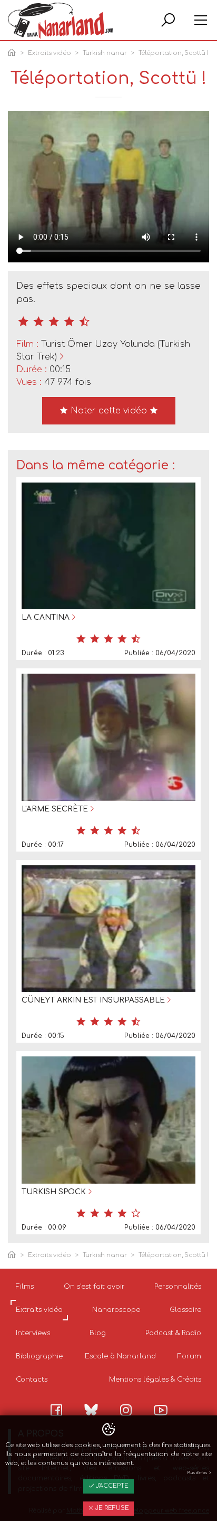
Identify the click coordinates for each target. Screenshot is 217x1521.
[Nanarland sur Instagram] (126, 1410)
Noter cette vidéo (109, 410)
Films (25, 1286)
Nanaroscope (116, 1310)
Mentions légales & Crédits (155, 1379)
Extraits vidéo (49, 53)
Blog (98, 1333)
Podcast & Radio (173, 1333)
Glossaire (185, 1310)
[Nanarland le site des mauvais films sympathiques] (60, 21)
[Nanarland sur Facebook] (56, 1410)
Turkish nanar (105, 53)
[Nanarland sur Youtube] (161, 1410)
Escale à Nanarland (120, 1356)
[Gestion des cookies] (108, 1430)
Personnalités (177, 1286)
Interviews (33, 1333)
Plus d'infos (198, 1473)
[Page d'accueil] (14, 53)
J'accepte (111, 1485)
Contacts (31, 1379)
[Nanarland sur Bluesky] (91, 1410)
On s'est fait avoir (94, 1286)
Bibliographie (39, 1356)
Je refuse (111, 1508)
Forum (189, 1356)
